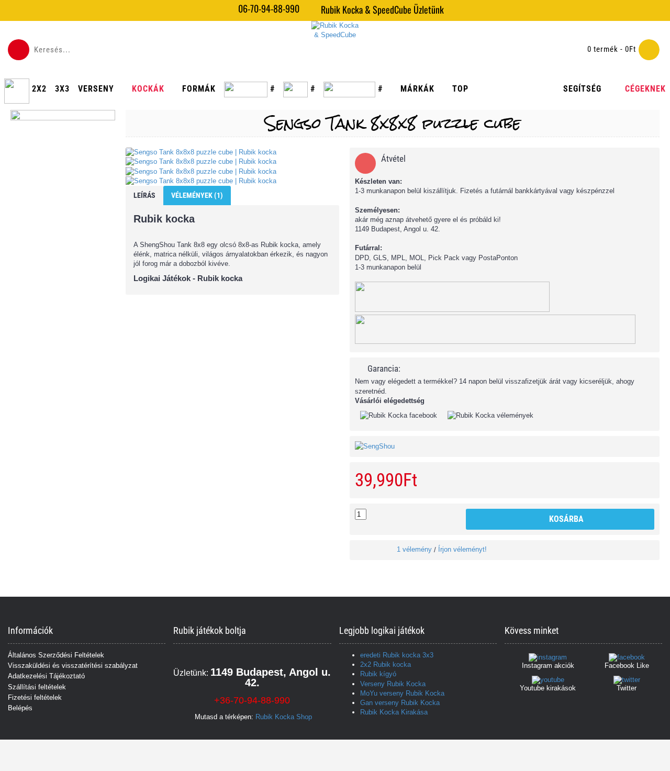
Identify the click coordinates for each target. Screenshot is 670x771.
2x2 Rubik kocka (385, 664)
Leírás (144, 195)
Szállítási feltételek (37, 687)
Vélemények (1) (197, 195)
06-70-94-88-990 (268, 8)
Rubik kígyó (378, 674)
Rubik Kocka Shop (283, 717)
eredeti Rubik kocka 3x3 (396, 655)
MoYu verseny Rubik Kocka (402, 693)
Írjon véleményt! (462, 549)
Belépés (20, 708)
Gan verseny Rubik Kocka (400, 703)
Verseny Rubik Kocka (393, 684)
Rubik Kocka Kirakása (394, 712)
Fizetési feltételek (35, 697)
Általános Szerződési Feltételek (56, 655)
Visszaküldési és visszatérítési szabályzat (73, 665)
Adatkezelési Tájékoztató (46, 676)
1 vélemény (414, 549)
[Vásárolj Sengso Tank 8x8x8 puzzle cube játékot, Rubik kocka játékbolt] (232, 152)
